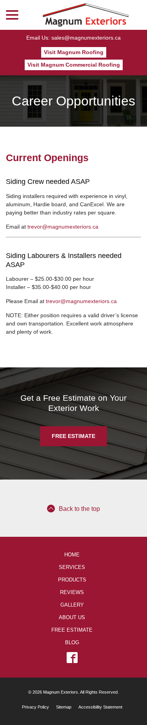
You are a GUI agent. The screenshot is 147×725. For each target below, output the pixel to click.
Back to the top (79, 508)
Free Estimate (73, 436)
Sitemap (63, 707)
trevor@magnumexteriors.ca (62, 226)
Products (72, 580)
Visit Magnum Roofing (73, 52)
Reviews (72, 592)
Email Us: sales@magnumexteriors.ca (73, 38)
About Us (72, 617)
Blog (72, 642)
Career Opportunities (73, 100)
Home (72, 555)
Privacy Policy (35, 707)
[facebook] (72, 657)
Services (72, 567)
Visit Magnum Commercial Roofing (73, 65)
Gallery (72, 605)
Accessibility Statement (100, 707)
